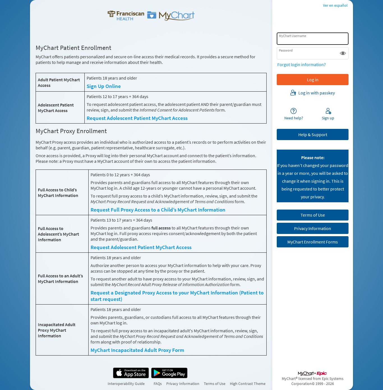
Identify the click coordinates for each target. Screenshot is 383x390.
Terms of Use (214, 383)
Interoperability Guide (126, 383)
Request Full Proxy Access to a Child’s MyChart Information (158, 209)
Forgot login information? (301, 64)
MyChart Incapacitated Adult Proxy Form (137, 350)
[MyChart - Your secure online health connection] (151, 15)
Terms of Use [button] (313, 215)
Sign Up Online (104, 86)
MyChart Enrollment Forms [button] (312, 242)
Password (286, 50)
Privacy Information (182, 383)
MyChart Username (292, 36)
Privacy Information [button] (312, 228)
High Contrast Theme (248, 383)
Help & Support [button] (312, 134)
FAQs (158, 383)
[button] (342, 53)
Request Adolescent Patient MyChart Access (137, 118)
